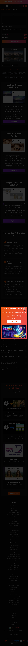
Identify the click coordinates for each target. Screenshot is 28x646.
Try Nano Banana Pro (14, 321)
